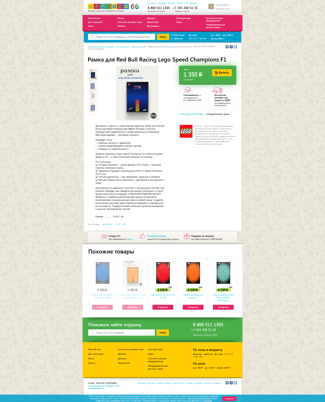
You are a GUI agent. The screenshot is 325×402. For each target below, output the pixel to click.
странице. (207, 400)
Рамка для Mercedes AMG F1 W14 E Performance (223, 298)
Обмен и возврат (194, 383)
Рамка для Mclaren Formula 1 (193, 296)
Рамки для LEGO (139, 47)
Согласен (229, 398)
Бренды (193, 3)
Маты (91, 26)
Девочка (208, 354)
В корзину (102, 307)
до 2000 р (107, 224)
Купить (224, 72)
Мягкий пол (94, 18)
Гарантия (176, 383)
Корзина (222, 5)
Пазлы (120, 18)
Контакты (152, 3)
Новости (207, 383)
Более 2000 (218, 38)
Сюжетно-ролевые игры (129, 22)
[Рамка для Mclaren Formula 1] (193, 273)
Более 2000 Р (223, 368)
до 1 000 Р (198, 368)
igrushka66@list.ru (96, 388)
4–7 (195, 38)
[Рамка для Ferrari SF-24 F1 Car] (163, 273)
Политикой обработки (199, 398)
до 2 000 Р (210, 368)
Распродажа (153, 26)
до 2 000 (228, 35)
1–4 (190, 38)
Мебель (121, 26)
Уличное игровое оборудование (214, 19)
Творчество (152, 22)
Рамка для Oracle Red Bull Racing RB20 (102, 296)
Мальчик (197, 354)
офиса (130, 239)
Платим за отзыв (156, 235)
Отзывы (216, 383)
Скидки (179, 3)
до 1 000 (216, 35)
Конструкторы (183, 18)
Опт (186, 3)
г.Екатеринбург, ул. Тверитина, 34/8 (103, 385)
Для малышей (95, 22)
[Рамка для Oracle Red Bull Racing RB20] (102, 273)
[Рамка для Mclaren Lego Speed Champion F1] (133, 273)
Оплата (171, 3)
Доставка (162, 3)
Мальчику (179, 35)
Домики (151, 18)
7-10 (200, 38)
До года (193, 35)
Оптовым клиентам (191, 114)
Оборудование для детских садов (215, 25)
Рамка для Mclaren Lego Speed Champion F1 (132, 296)
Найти (163, 36)
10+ (205, 38)
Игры (179, 22)
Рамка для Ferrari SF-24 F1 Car (163, 296)
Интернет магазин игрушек (101, 47)
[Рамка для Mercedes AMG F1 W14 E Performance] (223, 273)
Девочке (178, 38)
